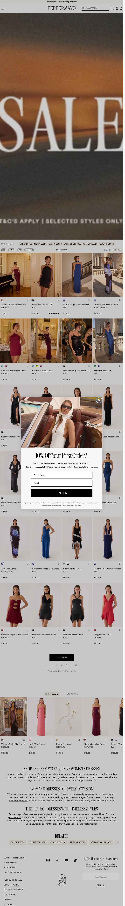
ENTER (61, 493)
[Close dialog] (99, 400)
